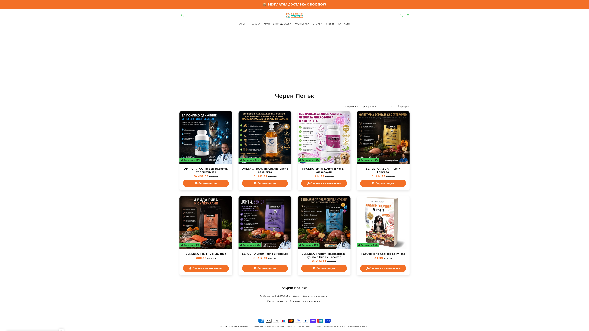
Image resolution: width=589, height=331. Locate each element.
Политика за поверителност (306, 301)
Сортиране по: (350, 106)
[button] (182, 15)
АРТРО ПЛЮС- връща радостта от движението (205, 170)
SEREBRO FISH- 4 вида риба (206, 253)
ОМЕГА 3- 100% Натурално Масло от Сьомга (265, 170)
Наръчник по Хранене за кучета (383, 253)
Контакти (282, 301)
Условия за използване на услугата (329, 326)
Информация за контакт (358, 326)
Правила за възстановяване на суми (268, 326)
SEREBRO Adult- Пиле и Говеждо (383, 170)
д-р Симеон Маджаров (239, 326)
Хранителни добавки (315, 295)
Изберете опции (206, 183)
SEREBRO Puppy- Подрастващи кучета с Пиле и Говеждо (324, 255)
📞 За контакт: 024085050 (275, 295)
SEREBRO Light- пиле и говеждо (265, 253)
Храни (296, 295)
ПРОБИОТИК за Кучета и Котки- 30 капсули (324, 170)
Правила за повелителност (299, 326)
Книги (270, 301)
